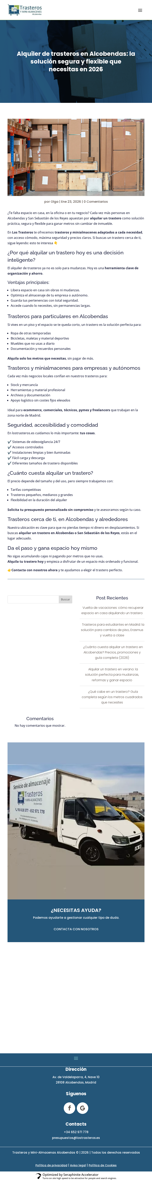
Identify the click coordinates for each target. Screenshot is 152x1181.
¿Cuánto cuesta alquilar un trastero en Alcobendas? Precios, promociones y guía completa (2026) (113, 652)
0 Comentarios (96, 201)
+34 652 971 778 (76, 1132)
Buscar (65, 599)
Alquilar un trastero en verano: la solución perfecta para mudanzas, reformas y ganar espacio (112, 674)
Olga (54, 201)
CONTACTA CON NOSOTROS (76, 929)
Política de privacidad (51, 1165)
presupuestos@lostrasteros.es (76, 1138)
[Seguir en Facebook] (69, 1108)
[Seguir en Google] (82, 1108)
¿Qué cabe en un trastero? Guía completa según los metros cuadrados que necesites (112, 697)
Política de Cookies (103, 1165)
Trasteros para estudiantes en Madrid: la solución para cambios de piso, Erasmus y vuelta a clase (112, 630)
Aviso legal (78, 1165)
